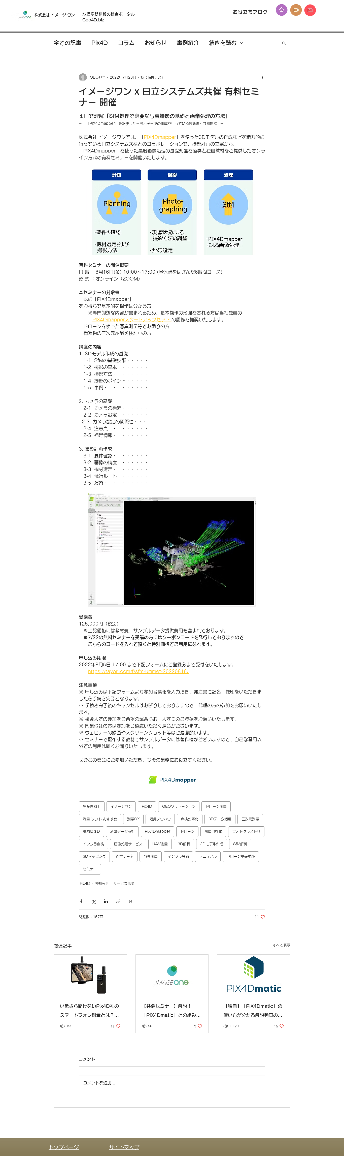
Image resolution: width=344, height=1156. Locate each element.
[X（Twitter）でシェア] (93, 901)
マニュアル (208, 856)
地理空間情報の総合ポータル (110, 14)
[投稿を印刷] (130, 901)
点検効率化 (189, 819)
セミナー (90, 869)
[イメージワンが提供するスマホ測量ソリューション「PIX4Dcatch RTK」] (90, 975)
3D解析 (184, 844)
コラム (126, 43)
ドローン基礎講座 (241, 856)
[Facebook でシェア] (81, 901)
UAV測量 (160, 844)
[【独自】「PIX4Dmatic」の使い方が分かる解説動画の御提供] (253, 975)
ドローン (187, 831)
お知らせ (156, 43)
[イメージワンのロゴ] (172, 975)
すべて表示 (281, 945)
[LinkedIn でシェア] (106, 901)
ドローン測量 (216, 806)
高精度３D (91, 831)
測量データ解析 (122, 831)
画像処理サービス (128, 844)
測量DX (133, 819)
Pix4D (99, 43)
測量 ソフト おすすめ (100, 819)
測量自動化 (213, 831)
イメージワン (121, 806)
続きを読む (223, 43)
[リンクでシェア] (118, 901)
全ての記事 (67, 43)
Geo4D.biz (94, 20)
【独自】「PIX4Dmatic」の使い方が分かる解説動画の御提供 (252, 1012)
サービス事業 (123, 883)
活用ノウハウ (160, 819)
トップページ (64, 1147)
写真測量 (151, 856)
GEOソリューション (178, 806)
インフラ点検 (93, 844)
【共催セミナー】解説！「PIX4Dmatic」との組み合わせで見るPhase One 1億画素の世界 (171, 1012)
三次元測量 (250, 819)
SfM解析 (240, 844)
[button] (284, 43)
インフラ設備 (178, 856)
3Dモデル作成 (211, 844)
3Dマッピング (94, 856)
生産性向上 (91, 806)
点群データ (124, 856)
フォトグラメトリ (246, 831)
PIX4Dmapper (157, 831)
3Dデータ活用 (220, 819)
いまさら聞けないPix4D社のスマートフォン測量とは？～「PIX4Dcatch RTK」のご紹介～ (89, 1012)
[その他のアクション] (262, 77)
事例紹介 (188, 43)
